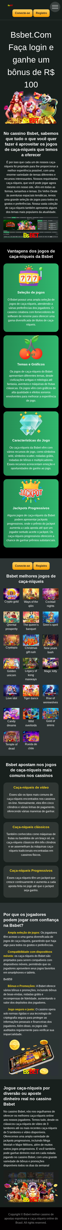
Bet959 (7, 979)
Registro (41, 13)
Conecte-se (22, 13)
